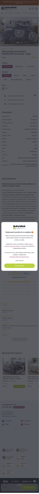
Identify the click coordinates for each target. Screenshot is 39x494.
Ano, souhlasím (19, 265)
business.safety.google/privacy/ (19, 256)
